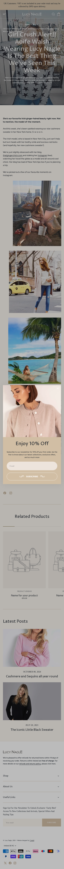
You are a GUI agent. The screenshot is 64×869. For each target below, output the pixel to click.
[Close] (57, 388)
